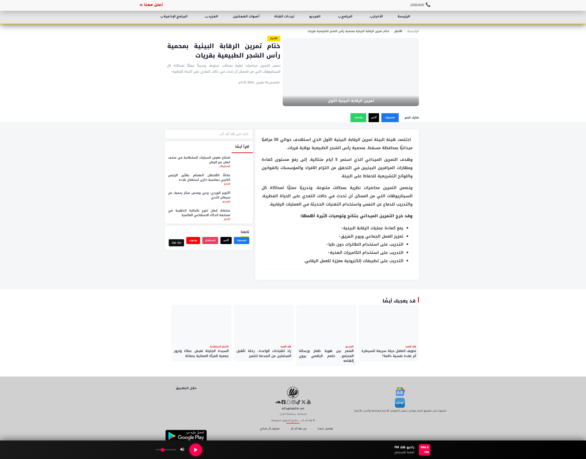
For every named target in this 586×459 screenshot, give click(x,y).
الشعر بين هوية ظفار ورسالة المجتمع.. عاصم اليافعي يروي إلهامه (326, 356)
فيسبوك (390, 117)
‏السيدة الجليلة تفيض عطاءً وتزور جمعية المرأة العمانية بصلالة (201, 353)
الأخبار (378, 17)
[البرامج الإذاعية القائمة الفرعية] (162, 17)
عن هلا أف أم (299, 429)
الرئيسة (404, 17)
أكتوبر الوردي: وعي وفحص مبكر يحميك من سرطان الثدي (199, 195)
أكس (374, 117)
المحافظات (224, 166)
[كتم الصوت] (182, 450)
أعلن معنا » (151, 5)
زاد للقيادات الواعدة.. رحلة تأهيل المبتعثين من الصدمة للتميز (263, 353)
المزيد (213, 17)
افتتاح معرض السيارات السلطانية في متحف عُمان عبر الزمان (199, 160)
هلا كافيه (410, 346)
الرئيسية (413, 31)
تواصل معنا (325, 429)
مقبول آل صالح (270, 429)
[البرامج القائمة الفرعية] (339, 17)
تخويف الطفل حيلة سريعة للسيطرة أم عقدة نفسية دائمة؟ (388, 353)
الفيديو (314, 17)
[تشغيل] (195, 449)
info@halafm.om (293, 409)
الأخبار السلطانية (219, 346)
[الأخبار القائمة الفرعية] (371, 17)
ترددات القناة (284, 17)
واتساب (358, 117)
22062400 (417, 5)
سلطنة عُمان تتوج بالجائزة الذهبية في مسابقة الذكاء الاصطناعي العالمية (199, 213)
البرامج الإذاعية (175, 17)
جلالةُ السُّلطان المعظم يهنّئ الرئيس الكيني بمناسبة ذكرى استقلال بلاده (199, 177)
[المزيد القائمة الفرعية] (206, 17)
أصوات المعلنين (246, 17)
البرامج (346, 17)
